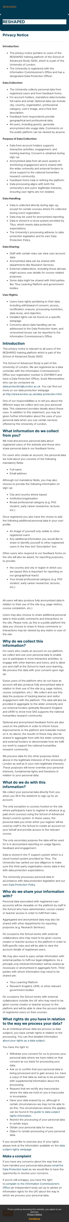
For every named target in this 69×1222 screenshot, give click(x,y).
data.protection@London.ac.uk (21, 386)
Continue (34, 1218)
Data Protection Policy (22, 884)
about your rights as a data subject (24, 1040)
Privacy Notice (34, 1214)
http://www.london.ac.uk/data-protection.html (34, 394)
